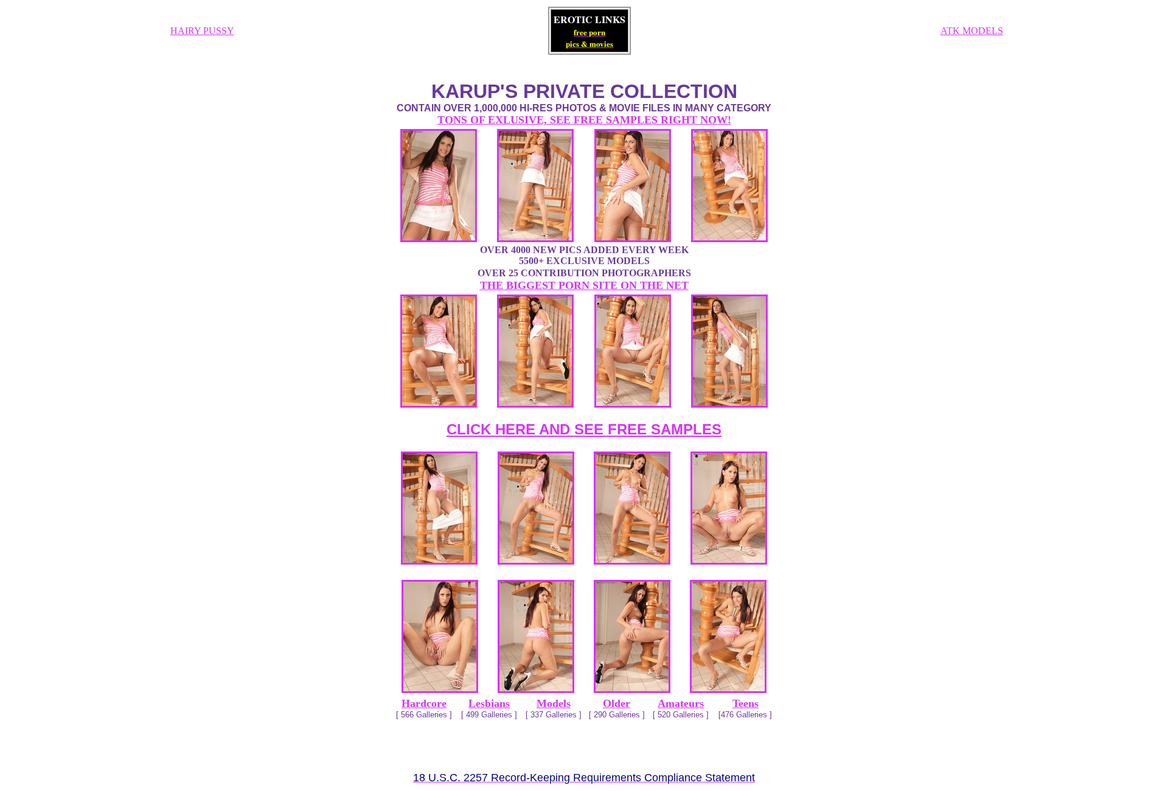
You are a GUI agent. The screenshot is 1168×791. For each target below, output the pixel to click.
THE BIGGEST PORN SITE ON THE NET (584, 285)
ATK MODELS (971, 31)
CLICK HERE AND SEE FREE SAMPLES (584, 429)
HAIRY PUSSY (202, 31)
